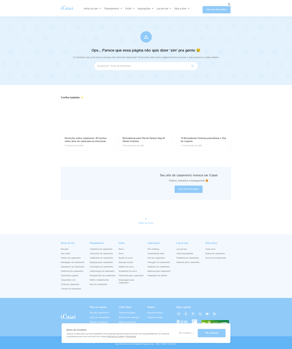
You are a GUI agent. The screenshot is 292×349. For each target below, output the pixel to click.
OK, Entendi (211, 333)
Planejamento (111, 9)
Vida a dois (180, 9)
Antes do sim (91, 9)
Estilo (128, 9)
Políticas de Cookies (115, 336)
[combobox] (141, 66)
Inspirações (144, 9)
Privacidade (131, 336)
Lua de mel (162, 9)
